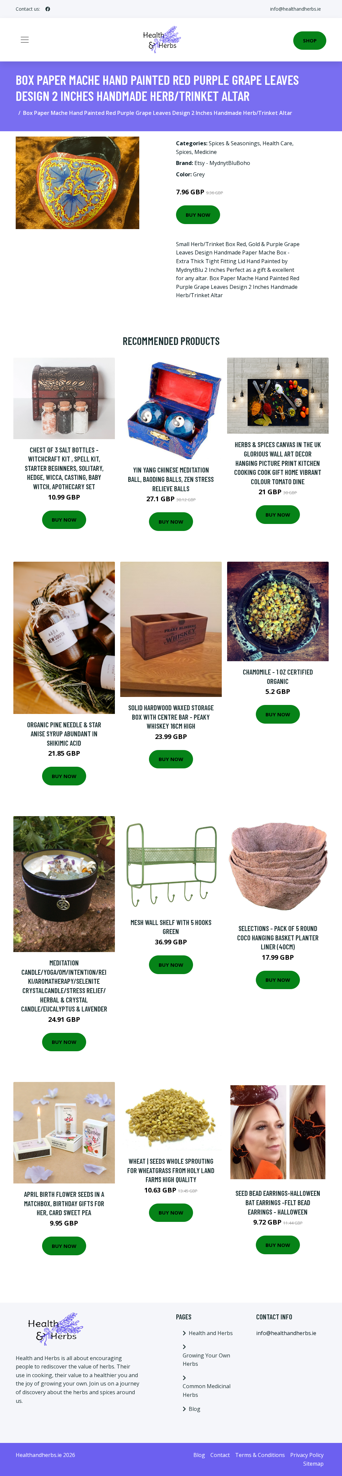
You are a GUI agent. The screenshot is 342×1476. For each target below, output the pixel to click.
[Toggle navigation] (25, 39)
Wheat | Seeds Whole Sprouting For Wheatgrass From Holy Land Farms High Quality (170, 1170)
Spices (184, 152)
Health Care (277, 143)
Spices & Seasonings (234, 143)
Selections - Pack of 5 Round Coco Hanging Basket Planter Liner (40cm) (278, 937)
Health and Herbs (211, 1333)
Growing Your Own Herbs (206, 1360)
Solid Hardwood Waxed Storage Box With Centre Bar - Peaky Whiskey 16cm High (171, 716)
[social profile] (48, 9)
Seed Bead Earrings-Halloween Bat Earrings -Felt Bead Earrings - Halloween (277, 1202)
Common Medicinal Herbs (206, 1390)
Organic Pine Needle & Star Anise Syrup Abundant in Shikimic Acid (64, 733)
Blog (194, 1409)
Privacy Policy (307, 1455)
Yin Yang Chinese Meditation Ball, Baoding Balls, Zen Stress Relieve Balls (171, 479)
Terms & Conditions (260, 1455)
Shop (310, 40)
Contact (220, 1455)
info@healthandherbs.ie (295, 9)
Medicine (205, 152)
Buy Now (198, 214)
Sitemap (313, 1463)
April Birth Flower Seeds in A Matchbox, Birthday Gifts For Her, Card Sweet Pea (64, 1203)
